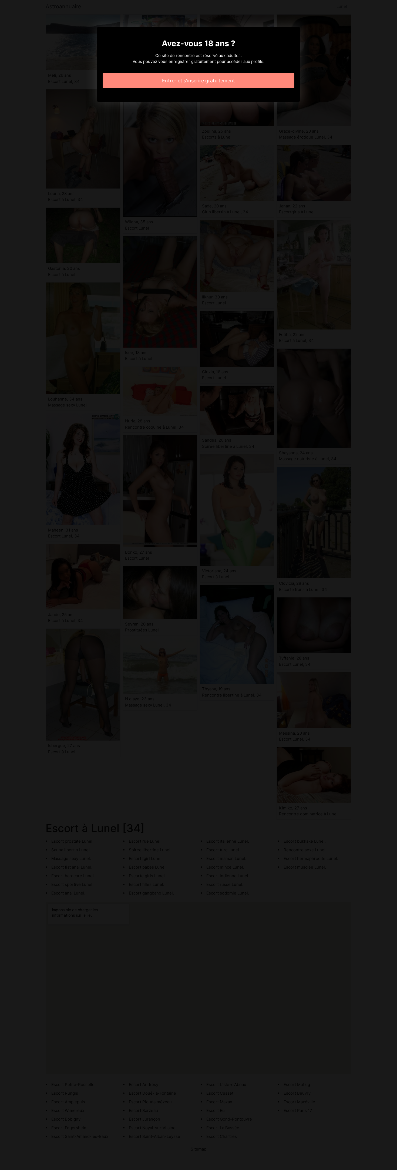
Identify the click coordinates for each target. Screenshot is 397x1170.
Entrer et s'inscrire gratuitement (198, 80)
